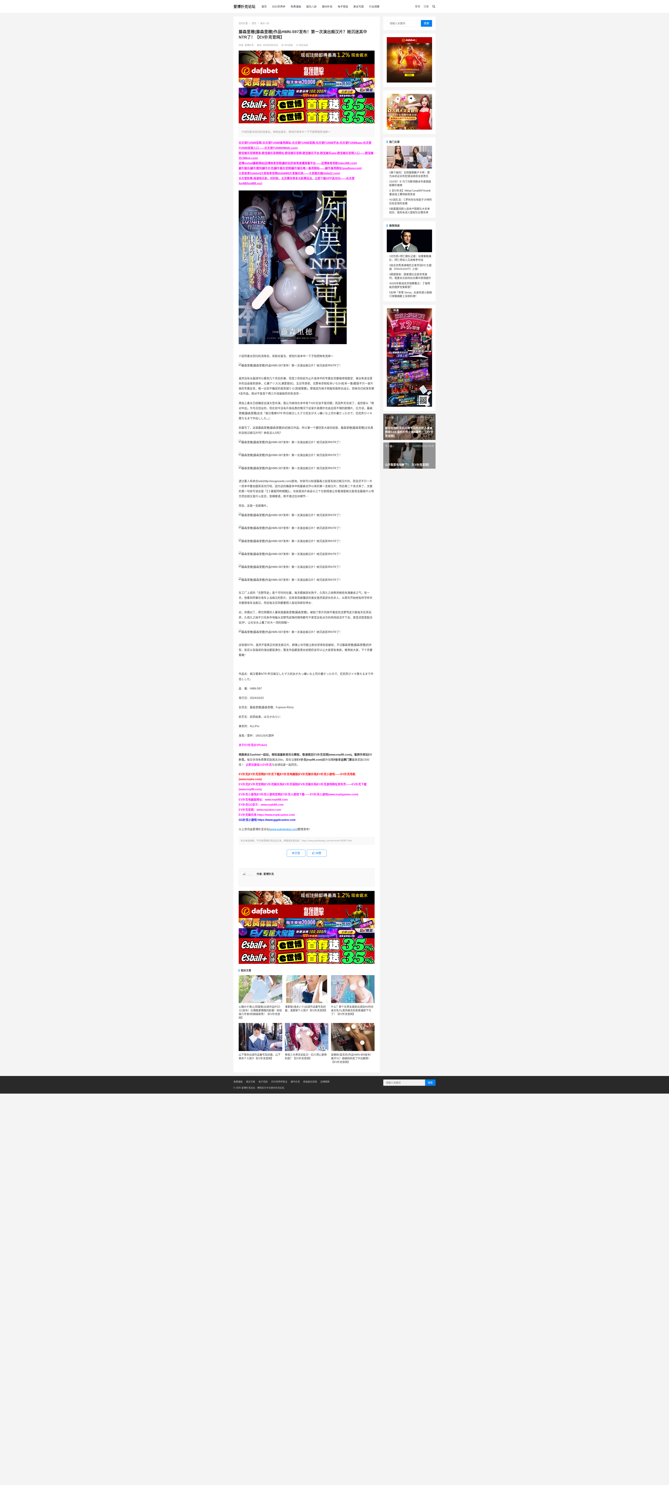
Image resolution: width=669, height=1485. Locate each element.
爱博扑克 (249, 45)
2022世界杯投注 (279, 1081)
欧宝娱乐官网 (310, 1081)
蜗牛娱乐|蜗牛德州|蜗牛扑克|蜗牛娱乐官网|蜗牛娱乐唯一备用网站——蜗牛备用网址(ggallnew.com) (300, 168)
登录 (417, 6)
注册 (426, 6)
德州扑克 (327, 6)
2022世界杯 (278, 6)
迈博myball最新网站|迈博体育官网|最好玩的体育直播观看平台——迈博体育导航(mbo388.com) (298, 163)
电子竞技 (343, 6)
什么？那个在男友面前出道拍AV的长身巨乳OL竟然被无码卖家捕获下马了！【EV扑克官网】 (352, 1010)
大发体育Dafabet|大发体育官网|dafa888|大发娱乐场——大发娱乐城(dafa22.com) (289, 173)
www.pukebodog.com (283, 829)
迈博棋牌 (324, 1081)
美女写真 (358, 6)
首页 (264, 6)
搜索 (426, 23)
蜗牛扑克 (295, 1081)
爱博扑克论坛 (244, 7)
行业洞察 (374, 6)
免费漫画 (296, 6)
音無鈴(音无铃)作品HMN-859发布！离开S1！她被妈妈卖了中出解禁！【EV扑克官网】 (352, 1058)
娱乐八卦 (311, 6)
